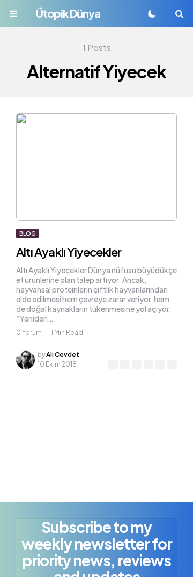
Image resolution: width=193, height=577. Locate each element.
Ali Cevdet (62, 354)
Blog (27, 233)
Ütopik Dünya (68, 13)
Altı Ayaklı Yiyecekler (68, 251)
